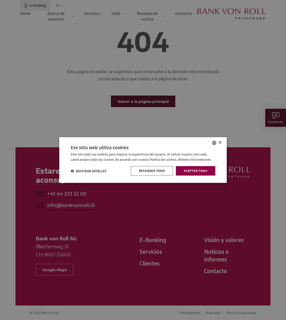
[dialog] (143, 160)
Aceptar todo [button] (195, 171)
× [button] (220, 142)
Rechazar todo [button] (152, 171)
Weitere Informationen (194, 159)
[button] (88, 170)
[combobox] (214, 143)
